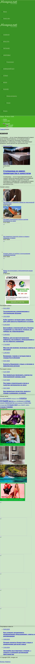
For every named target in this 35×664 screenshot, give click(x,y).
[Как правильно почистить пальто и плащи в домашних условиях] (12, 235)
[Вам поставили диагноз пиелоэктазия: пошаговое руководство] (16, 553)
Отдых (5, 75)
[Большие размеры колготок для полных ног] (12, 427)
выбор (4, 398)
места (11, 401)
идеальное (14, 398)
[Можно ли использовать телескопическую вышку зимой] (12, 269)
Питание (6, 48)
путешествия (12, 405)
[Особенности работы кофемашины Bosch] (16, 588)
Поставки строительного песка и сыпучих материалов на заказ (15, 220)
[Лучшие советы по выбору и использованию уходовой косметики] (12, 252)
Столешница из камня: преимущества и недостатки (17, 172)
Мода (5, 82)
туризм (3, 407)
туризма (9, 407)
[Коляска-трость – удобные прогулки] (12, 625)
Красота (6, 41)
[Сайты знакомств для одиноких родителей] (12, 445)
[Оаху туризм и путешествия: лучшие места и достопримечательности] (13, 535)
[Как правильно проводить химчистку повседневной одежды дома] (12, 201)
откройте (2, 403)
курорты (23, 398)
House (8, 103)
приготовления (19, 403)
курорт (17, 398)
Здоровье (6, 55)
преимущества (9, 403)
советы (27, 405)
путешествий (3, 405)
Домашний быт (8, 69)
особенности (21, 401)
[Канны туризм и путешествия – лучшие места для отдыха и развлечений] (13, 606)
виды (1, 398)
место (15, 401)
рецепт (23, 405)
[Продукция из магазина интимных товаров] (12, 500)
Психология (10, 62)
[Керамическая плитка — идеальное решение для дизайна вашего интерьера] (12, 463)
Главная (2, 129)
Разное (6, 89)
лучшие (4, 400)
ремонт (19, 405)
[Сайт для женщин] (8, 3)
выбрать (8, 398)
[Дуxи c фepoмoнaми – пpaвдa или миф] (16, 517)
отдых (27, 401)
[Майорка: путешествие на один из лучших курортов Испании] (13, 482)
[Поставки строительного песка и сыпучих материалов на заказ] (12, 218)
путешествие (27, 403)
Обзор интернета (12, 96)
